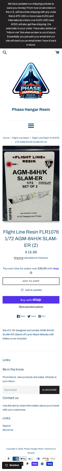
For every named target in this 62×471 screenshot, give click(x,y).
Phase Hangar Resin (34, 449)
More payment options (31, 306)
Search (7, 425)
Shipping (18, 258)
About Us (8, 429)
